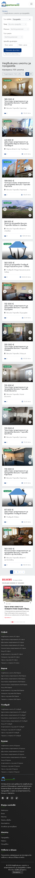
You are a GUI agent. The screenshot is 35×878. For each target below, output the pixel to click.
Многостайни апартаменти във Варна (14, 684)
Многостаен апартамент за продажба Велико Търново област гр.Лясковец (17, 552)
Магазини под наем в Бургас (10, 766)
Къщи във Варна (6, 687)
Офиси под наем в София (9, 660)
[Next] (30, 603)
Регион (6, 29)
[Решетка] (27, 74)
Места (3, 817)
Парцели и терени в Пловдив (11, 735)
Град (5, 24)
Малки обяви (6, 820)
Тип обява (7, 19)
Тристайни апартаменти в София (12, 645)
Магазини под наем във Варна (11, 693)
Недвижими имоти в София (10, 636)
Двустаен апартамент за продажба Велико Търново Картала (16, 473)
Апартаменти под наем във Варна (12, 690)
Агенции (4, 810)
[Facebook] (2, 798)
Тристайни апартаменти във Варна (13, 681)
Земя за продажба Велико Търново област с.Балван (15, 224)
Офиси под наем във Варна (10, 696)
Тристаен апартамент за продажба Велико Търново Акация (16, 348)
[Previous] (4, 603)
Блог (3, 813)
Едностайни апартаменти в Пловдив (13, 712)
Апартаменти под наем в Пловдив (12, 726)
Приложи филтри (12, 50)
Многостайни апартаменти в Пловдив (14, 721)
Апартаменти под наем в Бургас (12, 763)
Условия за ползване (9, 826)
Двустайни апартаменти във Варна (13, 678)
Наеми (3, 841)
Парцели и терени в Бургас (10, 772)
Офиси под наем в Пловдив (10, 732)
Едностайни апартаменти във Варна (13, 676)
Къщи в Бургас (6, 760)
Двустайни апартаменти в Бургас (12, 751)
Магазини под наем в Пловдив (11, 729)
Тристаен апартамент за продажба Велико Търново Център (16, 103)
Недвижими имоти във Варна (11, 673)
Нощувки (4, 844)
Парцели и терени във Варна (11, 699)
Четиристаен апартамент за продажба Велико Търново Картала (17, 184)
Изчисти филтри (12, 54)
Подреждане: (13, 74)
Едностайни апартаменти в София (13, 639)
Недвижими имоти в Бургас (10, 745)
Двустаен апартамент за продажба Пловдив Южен (16, 513)
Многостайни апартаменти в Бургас (13, 757)
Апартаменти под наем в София (12, 654)
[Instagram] (12, 798)
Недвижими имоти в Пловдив (11, 709)
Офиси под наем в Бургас (9, 769)
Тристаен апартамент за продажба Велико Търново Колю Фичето (16, 389)
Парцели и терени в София (10, 663)
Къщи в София (5, 651)
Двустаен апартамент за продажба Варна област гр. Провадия (16, 144)
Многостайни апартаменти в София (13, 648)
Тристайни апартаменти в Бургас (12, 754)
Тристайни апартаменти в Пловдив (13, 718)
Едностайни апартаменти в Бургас (13, 748)
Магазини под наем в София (10, 657)
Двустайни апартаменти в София (12, 642)
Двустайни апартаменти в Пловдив (13, 715)
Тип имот (7, 33)
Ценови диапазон (10, 41)
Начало (5, 11)
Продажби (5, 837)
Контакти (5, 823)
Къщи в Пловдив (6, 724)
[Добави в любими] (30, 93)
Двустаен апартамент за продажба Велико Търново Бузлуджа (16, 307)
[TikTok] (16, 798)
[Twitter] (7, 798)
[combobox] (21, 19)
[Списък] (31, 74)
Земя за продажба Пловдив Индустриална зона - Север (16, 265)
